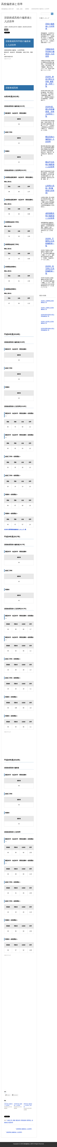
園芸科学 (18, 1120)
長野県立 (28, 1120)
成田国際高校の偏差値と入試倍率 (49, 215)
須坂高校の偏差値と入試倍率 (14, 1132)
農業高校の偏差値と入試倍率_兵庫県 (28, 1105)
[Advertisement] (19, 70)
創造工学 (9, 1120)
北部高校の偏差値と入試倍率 (24, 1128)
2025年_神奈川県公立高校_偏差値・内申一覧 (49, 81)
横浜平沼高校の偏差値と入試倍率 (49, 164)
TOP (8, 8)
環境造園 (23, 1120)
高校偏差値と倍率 (12, 4)
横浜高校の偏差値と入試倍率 (49, 139)
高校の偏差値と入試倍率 (49, 26)
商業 (14, 1120)
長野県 (6, 29)
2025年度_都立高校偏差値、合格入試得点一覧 (49, 111)
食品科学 (10, 1122)
